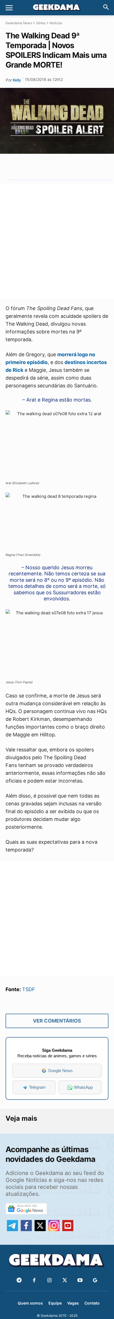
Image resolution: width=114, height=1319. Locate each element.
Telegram (37, 1087)
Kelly (17, 80)
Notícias (56, 23)
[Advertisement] (57, 241)
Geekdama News (19, 23)
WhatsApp (83, 1087)
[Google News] (95, 1280)
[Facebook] (34, 1280)
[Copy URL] (81, 166)
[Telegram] (68, 166)
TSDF (28, 989)
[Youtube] (80, 1280)
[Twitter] (64, 1280)
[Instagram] (49, 1280)
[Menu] (9, 8)
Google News (60, 1070)
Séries (41, 23)
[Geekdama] (57, 8)
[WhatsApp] (55, 166)
